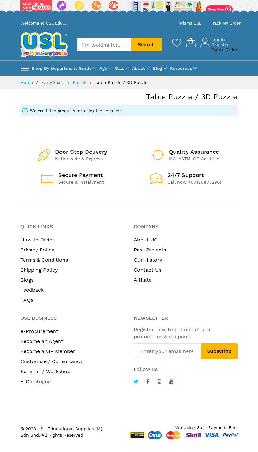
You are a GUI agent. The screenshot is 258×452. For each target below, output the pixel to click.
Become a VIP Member (47, 351)
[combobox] (104, 44)
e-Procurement (39, 331)
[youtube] (171, 382)
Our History (148, 260)
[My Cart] (191, 42)
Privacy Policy (37, 250)
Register (220, 44)
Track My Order (226, 23)
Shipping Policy (39, 270)
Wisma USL (190, 23)
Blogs (27, 280)
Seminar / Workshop (45, 371)
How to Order (37, 240)
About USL (147, 240)
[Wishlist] (177, 42)
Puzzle (80, 82)
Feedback (32, 290)
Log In (218, 39)
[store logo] (44, 44)
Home (27, 82)
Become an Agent (41, 341)
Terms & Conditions (44, 260)
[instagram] (159, 382)
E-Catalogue (35, 381)
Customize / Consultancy (51, 361)
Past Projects (150, 250)
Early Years (53, 82)
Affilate (143, 280)
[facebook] (147, 382)
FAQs (26, 300)
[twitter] (136, 382)
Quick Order (224, 49)
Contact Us (147, 270)
